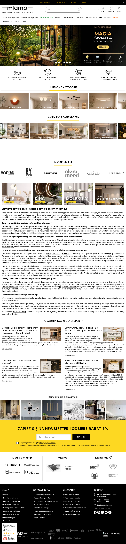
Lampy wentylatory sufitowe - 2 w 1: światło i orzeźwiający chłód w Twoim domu (83, 330)
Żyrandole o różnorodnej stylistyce (75, 258)
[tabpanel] (63, 45)
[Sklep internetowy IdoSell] (113, 534)
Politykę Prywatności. (47, 443)
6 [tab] (70, 62)
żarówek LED (118, 273)
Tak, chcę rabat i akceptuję (65, 444)
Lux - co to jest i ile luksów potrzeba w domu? (19, 362)
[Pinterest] (102, 512)
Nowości (7, 21)
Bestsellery (105, 17)
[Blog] (109, 512)
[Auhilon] (93, 167)
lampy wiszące (53, 254)
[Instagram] (98, 512)
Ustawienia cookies (11, 505)
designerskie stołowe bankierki (55, 266)
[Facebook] (95, 512)
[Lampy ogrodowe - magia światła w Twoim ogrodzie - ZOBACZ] (63, 45)
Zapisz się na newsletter (63, 428)
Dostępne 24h (46, 17)
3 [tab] (62, 62)
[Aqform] (7, 167)
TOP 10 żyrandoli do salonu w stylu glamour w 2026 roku (82, 362)
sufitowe (66, 254)
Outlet (17, 21)
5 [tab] (67, 62)
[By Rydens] (29, 167)
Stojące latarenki (69, 286)
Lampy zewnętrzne (10, 286)
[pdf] (53, 468)
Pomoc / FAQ (19, 312)
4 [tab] (64, 62)
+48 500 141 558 (103, 502)
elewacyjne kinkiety (10, 289)
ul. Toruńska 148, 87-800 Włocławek (106, 496)
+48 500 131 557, (103, 500)
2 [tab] (59, 62)
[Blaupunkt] (50, 167)
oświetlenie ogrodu (21, 282)
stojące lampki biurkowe (27, 266)
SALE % (116, 17)
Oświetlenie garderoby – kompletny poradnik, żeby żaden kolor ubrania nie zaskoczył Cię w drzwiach (20, 330)
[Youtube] (106, 512)
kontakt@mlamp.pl (104, 505)
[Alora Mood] (72, 167)
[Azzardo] (115, 167)
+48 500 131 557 (82, 2)
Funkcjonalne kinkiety (11, 256)
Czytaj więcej (7, 349)
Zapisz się (81, 437)
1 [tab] (56, 62)
